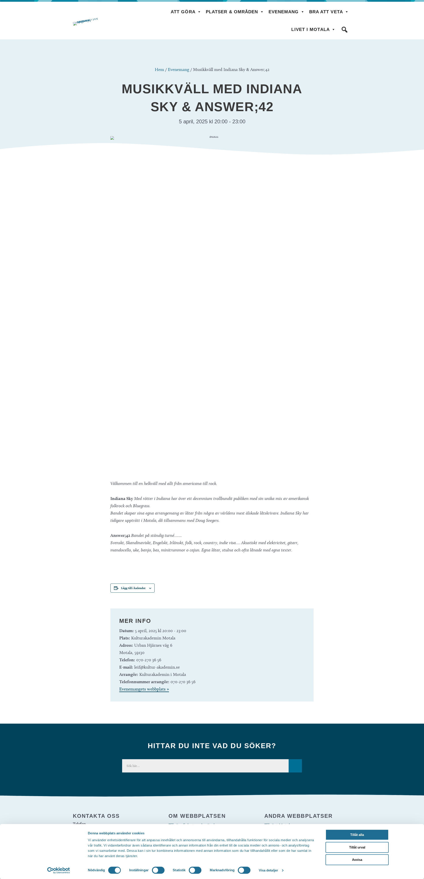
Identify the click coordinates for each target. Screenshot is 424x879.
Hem (159, 69)
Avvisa (357, 860)
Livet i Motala (310, 29)
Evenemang (284, 11)
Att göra (183, 11)
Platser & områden (232, 11)
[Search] (295, 765)
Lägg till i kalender (133, 588)
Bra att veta (326, 11)
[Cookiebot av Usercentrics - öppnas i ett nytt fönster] (58, 870)
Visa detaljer (268, 870)
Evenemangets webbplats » (144, 689)
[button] (344, 29)
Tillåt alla (357, 835)
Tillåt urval (357, 847)
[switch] (158, 870)
